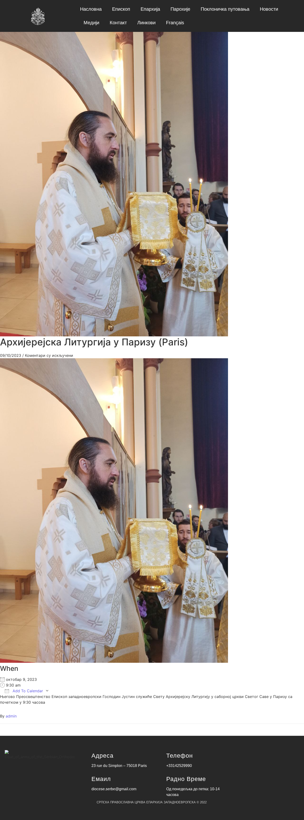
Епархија (150, 9)
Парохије (180, 9)
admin (11, 716)
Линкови (146, 22)
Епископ (121, 9)
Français (175, 22)
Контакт (118, 22)
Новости (269, 9)
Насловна (91, 9)
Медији (91, 22)
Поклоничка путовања (225, 9)
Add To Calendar (27, 690)
